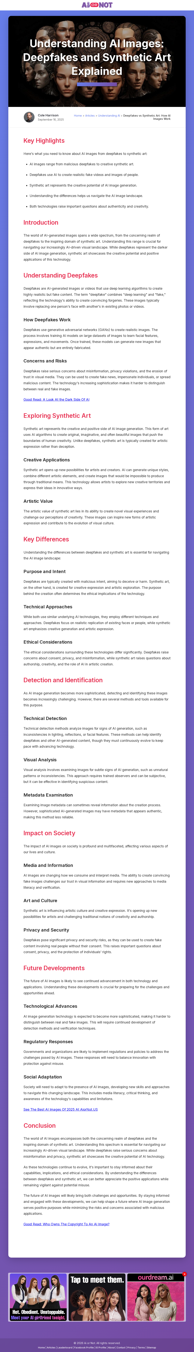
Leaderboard (64, 1347)
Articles (90, 115)
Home (78, 115)
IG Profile (101, 1347)
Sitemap (151, 1347)
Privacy (131, 1347)
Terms (141, 1347)
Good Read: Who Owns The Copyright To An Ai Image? (66, 1224)
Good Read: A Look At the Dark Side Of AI (56, 400)
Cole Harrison (48, 115)
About (111, 1347)
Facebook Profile (84, 1347)
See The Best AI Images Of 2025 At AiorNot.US (60, 1109)
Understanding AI (109, 115)
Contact (121, 1347)
